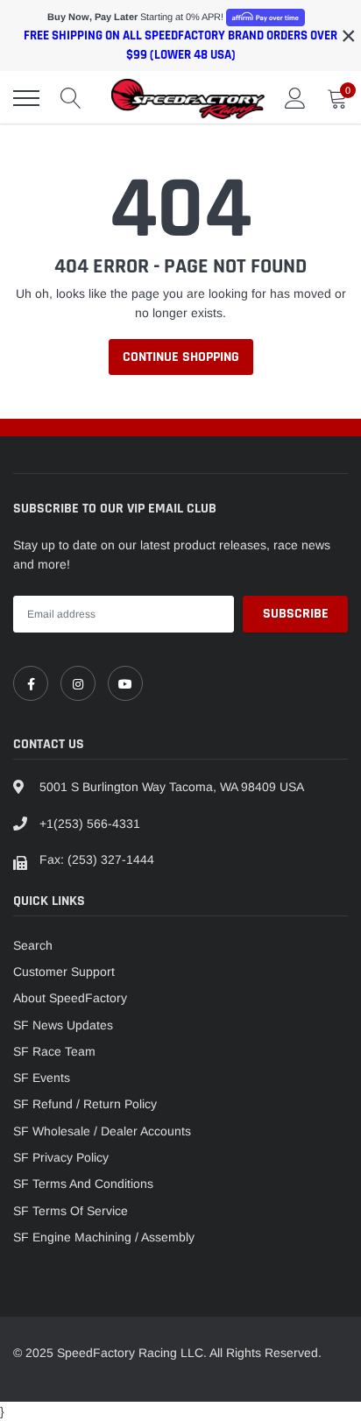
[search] (70, 98)
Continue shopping (181, 357)
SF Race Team (54, 1051)
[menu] (26, 98)
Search (33, 945)
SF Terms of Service (70, 1211)
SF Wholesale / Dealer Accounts (102, 1131)
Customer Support (64, 972)
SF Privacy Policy (61, 1157)
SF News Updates (63, 1025)
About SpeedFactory (70, 998)
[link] (30, 683)
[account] (295, 98)
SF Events (41, 1078)
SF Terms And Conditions (83, 1184)
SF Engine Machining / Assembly (104, 1237)
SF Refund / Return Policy (85, 1104)
